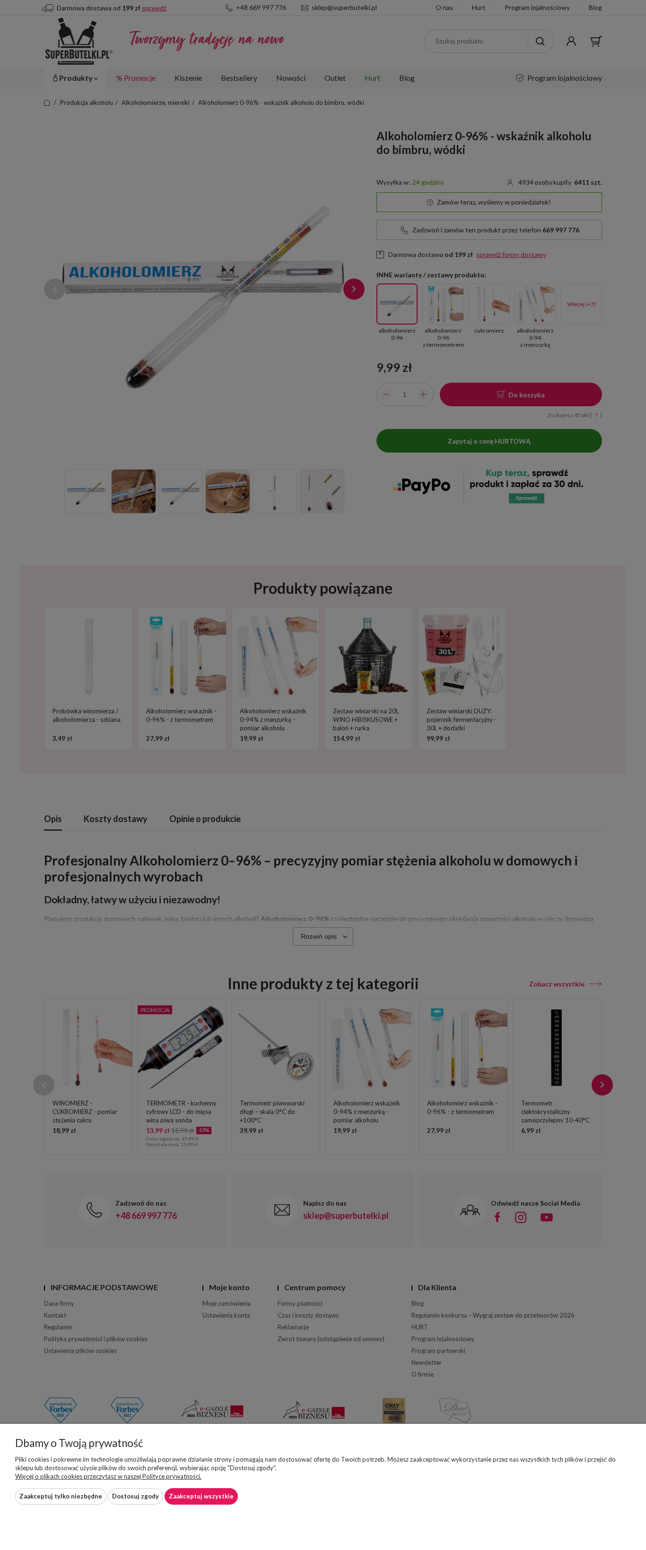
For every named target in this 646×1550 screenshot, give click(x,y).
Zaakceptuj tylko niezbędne (60, 1496)
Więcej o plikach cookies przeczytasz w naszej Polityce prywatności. (108, 1476)
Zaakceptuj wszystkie (201, 1496)
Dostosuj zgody (135, 1496)
